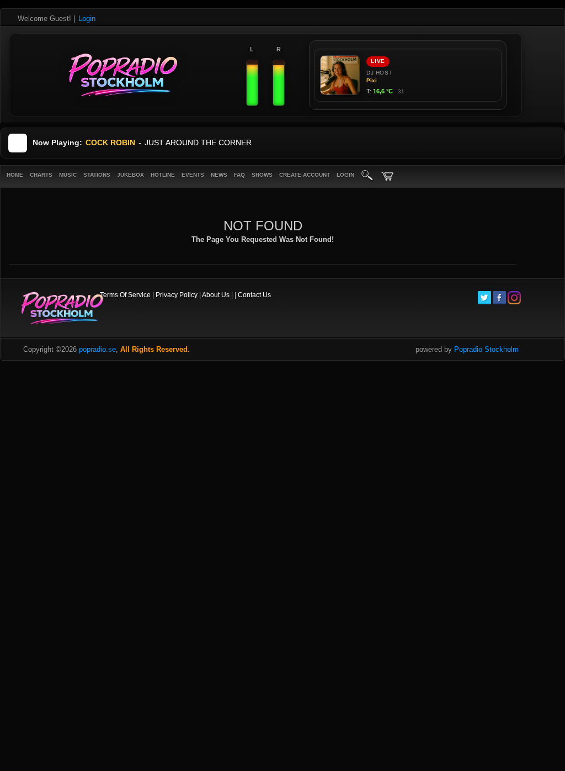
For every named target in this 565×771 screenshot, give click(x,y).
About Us (216, 295)
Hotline (163, 175)
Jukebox (130, 175)
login (345, 175)
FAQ (239, 175)
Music (68, 175)
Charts (41, 175)
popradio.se (97, 349)
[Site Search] (367, 176)
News (219, 175)
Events (193, 175)
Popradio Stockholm (486, 349)
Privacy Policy (177, 295)
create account (304, 175)
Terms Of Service (125, 295)
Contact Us (254, 295)
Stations (96, 175)
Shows (262, 175)
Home (15, 175)
